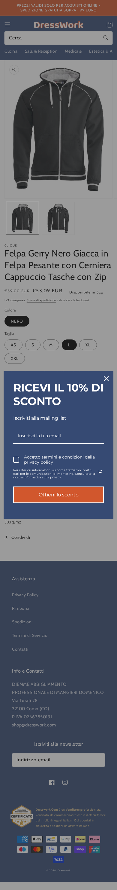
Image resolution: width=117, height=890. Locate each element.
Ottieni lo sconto (59, 495)
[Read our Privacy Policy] (100, 471)
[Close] (106, 378)
